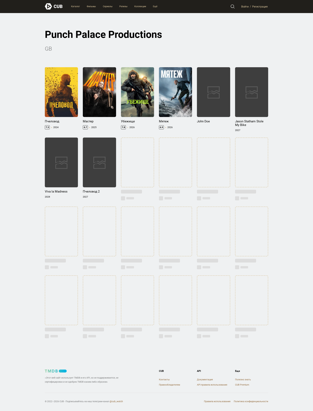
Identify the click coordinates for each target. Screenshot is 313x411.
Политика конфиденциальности (251, 401)
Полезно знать (243, 379)
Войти (245, 6)
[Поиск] (233, 6)
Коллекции (140, 6)
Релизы (123, 6)
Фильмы (91, 6)
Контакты (164, 379)
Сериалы (107, 6)
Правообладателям (169, 384)
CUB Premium (242, 384)
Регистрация (260, 6)
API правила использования (212, 384)
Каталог (75, 6)
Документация (205, 379)
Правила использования (217, 401)
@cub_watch (116, 401)
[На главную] (54, 6)
